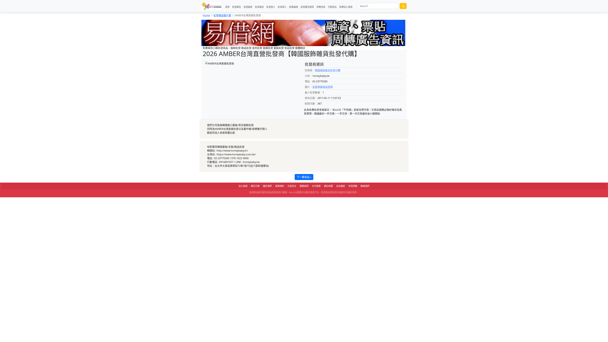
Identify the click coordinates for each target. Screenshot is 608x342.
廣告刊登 (255, 185)
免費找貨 (320, 6)
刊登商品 (332, 6)
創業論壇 (293, 6)
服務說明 (304, 185)
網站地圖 (328, 185)
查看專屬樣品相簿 (322, 87)
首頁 (227, 6)
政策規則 (279, 185)
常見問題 (352, 185)
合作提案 (316, 185)
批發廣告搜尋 (307, 6)
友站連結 (340, 185)
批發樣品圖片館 (222, 15)
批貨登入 (282, 6)
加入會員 (243, 185)
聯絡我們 (365, 185)
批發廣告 (236, 6)
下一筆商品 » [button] (304, 177)
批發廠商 (248, 6)
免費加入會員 (345, 6)
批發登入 (270, 6)
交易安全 (291, 185)
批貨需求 (259, 6)
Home (206, 15)
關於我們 (267, 185)
